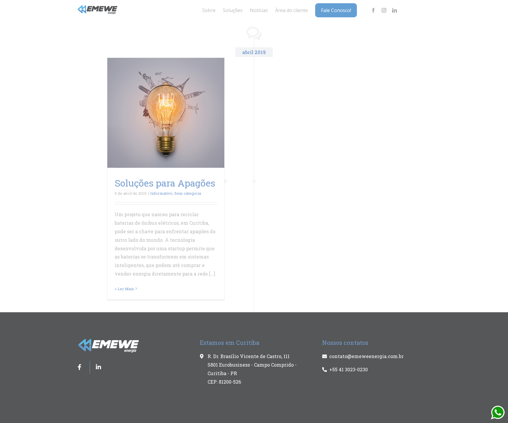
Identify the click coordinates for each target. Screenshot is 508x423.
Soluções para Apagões (165, 183)
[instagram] (384, 10)
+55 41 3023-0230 (348, 369)
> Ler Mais (124, 288)
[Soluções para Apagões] (165, 113)
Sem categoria (187, 193)
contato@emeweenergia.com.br (366, 356)
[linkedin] (394, 10)
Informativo (161, 193)
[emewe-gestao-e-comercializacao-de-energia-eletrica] (98, 7)
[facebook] (373, 10)
